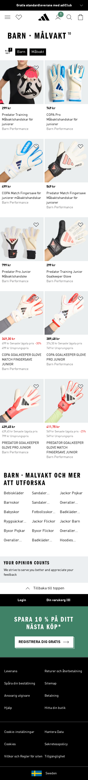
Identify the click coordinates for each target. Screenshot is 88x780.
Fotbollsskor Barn (42, 512)
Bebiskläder (14, 493)
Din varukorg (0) (58, 600)
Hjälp (8, 708)
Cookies (10, 744)
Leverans (10, 671)
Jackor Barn (70, 521)
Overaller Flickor (67, 531)
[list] (51, 52)
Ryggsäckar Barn (13, 522)
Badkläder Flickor (68, 512)
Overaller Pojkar (67, 503)
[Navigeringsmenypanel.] (7, 17)
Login (22, 600)
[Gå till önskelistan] (18, 17)
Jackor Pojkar (71, 493)
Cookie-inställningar (19, 732)
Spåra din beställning (19, 683)
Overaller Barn (11, 541)
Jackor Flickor (43, 521)
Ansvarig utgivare (17, 695)
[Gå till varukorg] (80, 17)
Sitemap (51, 683)
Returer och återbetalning (63, 671)
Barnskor (11, 503)
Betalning (52, 695)
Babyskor (11, 512)
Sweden (51, 773)
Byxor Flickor (43, 531)
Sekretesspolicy (56, 744)
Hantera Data (54, 732)
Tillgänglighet (55, 756)
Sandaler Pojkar (39, 503)
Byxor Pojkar (14, 531)
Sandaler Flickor (39, 493)
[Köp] (44, 19)
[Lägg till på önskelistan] (36, 68)
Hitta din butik (55, 708)
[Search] (69, 17)
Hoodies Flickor (66, 541)
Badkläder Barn (40, 541)
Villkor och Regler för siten (23, 756)
